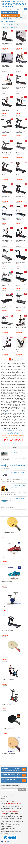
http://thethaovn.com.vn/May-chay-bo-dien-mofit (12, 411)
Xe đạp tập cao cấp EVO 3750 (8, 704)
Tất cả (4, 24)
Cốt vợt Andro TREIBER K (7, 655)
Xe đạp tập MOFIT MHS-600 (8, 679)
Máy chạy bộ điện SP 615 (7, 630)
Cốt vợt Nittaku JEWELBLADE (8, 753)
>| (17, 359)
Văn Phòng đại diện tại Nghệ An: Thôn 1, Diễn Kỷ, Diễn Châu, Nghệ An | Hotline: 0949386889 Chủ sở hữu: (11, 818)
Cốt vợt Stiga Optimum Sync (8, 728)
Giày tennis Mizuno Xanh (7, 581)
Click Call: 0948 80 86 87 (9, 12)
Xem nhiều (18, 24)
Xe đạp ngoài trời (5, 606)
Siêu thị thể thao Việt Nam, (12, 813)
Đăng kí (21, 789)
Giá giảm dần (14, 27)
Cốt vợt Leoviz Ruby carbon (8, 532)
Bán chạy (10, 24)
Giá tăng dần (5, 27)
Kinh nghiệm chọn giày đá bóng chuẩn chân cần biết (13, 465)
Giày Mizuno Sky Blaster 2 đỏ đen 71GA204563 (12, 556)
